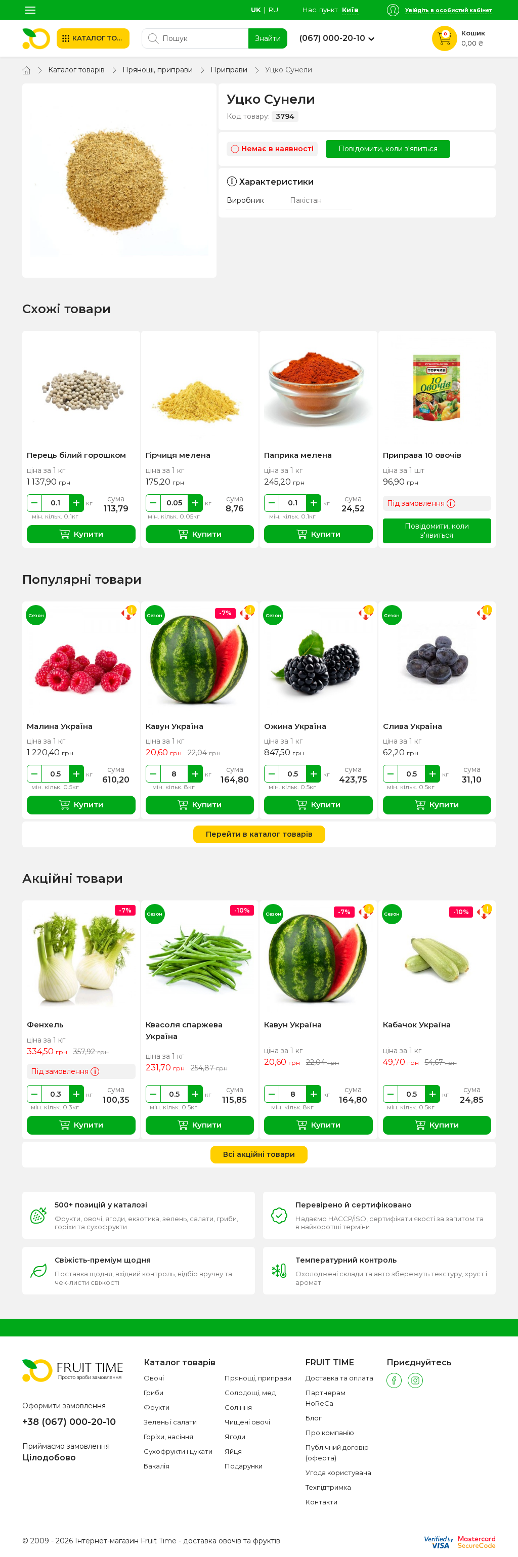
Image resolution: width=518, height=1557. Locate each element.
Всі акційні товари (259, 1154)
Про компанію (330, 1433)
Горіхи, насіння (168, 1437)
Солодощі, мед (250, 1393)
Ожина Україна (295, 726)
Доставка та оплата (339, 1378)
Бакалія (156, 1466)
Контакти (321, 1502)
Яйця (233, 1451)
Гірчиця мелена (178, 455)
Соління (238, 1407)
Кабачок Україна (417, 1024)
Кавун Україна (174, 726)
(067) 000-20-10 (332, 38)
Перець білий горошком (76, 455)
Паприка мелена (298, 455)
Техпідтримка (328, 1487)
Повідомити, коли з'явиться (388, 148)
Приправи (228, 69)
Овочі (154, 1378)
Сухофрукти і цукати (178, 1451)
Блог (314, 1418)
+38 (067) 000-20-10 (69, 1422)
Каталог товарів (76, 69)
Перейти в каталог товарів (259, 834)
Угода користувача (338, 1472)
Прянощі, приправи (157, 69)
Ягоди (235, 1437)
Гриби (153, 1393)
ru (273, 10)
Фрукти (156, 1407)
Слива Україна (412, 726)
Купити (88, 534)
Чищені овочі (247, 1422)
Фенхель (45, 1024)
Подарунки (244, 1466)
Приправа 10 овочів (422, 455)
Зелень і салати (170, 1422)
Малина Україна (60, 726)
